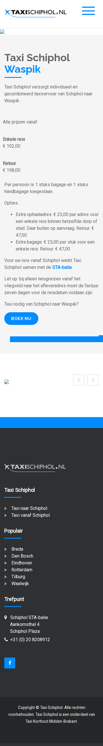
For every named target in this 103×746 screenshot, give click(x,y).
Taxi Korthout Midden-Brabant (51, 721)
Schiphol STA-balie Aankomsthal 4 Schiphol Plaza (26, 624)
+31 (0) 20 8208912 (30, 639)
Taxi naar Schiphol (29, 508)
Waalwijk (20, 583)
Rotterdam (21, 569)
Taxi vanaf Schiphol (30, 515)
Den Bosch (22, 556)
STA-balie (62, 267)
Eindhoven (21, 563)
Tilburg (18, 576)
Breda (17, 549)
